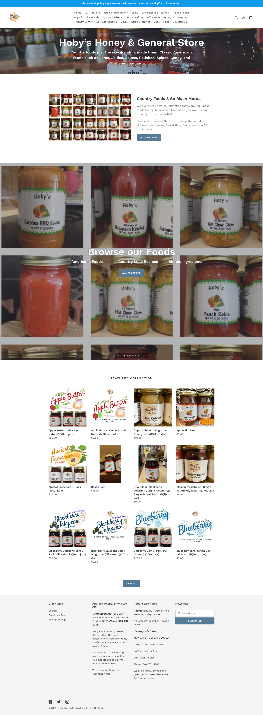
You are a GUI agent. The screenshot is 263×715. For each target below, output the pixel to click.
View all (131, 583)
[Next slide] (144, 355)
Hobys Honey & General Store (71, 708)
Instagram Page (58, 619)
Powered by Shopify (95, 708)
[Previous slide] (118, 355)
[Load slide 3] (130, 356)
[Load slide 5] (136, 356)
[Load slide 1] (125, 356)
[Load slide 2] (127, 356)
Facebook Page (57, 615)
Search (53, 610)
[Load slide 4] (133, 356)
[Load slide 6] (138, 356)
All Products (149, 137)
